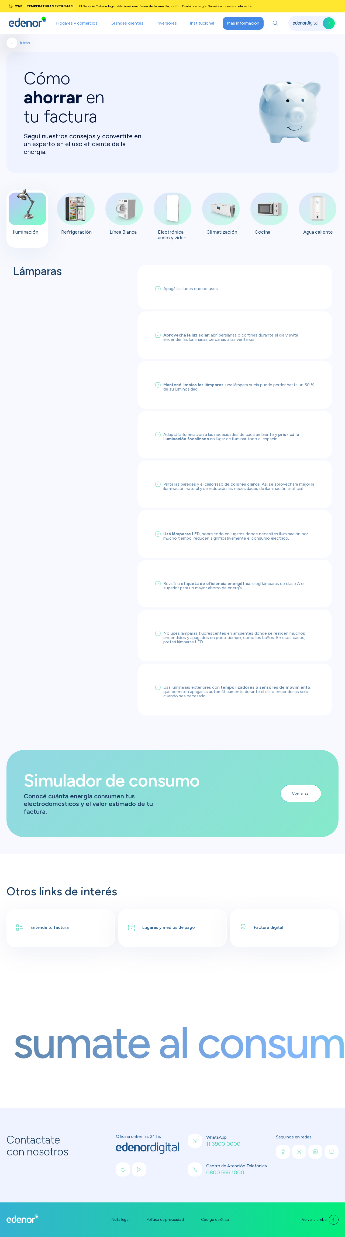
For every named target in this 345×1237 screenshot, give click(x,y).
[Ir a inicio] (27, 23)
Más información (243, 23)
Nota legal (120, 1220)
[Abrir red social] (123, 1169)
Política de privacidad (165, 1220)
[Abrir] (275, 23)
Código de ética (215, 1220)
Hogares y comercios (77, 23)
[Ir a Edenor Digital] (312, 23)
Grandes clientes (127, 23)
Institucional (202, 23)
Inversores (166, 23)
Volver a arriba (314, 1219)
